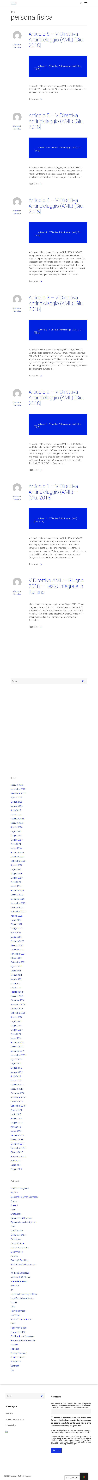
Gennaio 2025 (17, 823)
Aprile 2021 (16, 983)
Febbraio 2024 (17, 852)
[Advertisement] (18, 655)
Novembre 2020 (18, 1004)
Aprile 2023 (16, 882)
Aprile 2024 (16, 844)
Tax (12, 1370)
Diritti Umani (16, 1239)
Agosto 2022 (16, 916)
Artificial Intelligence (20, 1188)
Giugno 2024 (16, 835)
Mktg (13, 1306)
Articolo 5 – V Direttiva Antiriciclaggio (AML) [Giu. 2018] (56, 121)
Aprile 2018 (16, 1127)
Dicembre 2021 (17, 949)
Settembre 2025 (18, 793)
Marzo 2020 (16, 1038)
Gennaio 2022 (17, 945)
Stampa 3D (16, 1361)
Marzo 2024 (16, 848)
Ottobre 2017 (17, 1152)
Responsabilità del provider (23, 1340)
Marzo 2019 (16, 1080)
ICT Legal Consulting (20, 1273)
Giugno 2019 (16, 1068)
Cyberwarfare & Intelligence (23, 1222)
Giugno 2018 (16, 1118)
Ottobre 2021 (17, 958)
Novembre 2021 (18, 954)
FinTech (14, 1256)
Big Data (14, 1192)
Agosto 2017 (16, 1161)
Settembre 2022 (18, 911)
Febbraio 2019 (17, 1085)
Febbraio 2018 (17, 1135)
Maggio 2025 (17, 806)
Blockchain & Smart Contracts (24, 1197)
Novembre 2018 (18, 1097)
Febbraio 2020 (17, 1042)
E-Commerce (17, 1252)
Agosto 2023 (16, 865)
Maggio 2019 (17, 1072)
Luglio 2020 (16, 1021)
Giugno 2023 (16, 873)
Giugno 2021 (16, 975)
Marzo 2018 (16, 1131)
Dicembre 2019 (17, 1051)
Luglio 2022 (16, 920)
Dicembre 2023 (17, 857)
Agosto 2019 (16, 1059)
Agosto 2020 (16, 1017)
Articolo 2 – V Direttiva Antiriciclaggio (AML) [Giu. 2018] (56, 397)
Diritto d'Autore (17, 1243)
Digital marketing (18, 1235)
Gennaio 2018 (17, 1139)
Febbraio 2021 (17, 992)
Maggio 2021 (17, 979)
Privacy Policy (10, 1425)
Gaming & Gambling (19, 1260)
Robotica (15, 1349)
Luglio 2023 (16, 869)
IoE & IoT (15, 1285)
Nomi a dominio (18, 1311)
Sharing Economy (19, 1353)
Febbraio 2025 (17, 819)
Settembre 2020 (18, 1013)
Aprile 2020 (16, 1034)
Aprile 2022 (16, 933)
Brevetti (14, 1205)
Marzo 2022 (16, 937)
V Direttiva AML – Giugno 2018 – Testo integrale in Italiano (56, 586)
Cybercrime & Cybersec (21, 1218)
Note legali (9, 1413)
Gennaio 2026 (17, 785)
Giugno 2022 (16, 924)
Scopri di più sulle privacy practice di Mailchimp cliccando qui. (71, 1443)
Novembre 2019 (18, 1055)
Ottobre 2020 (17, 1009)
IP (12, 1290)
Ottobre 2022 (17, 907)
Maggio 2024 (17, 840)
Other (13, 1323)
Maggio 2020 (17, 1030)
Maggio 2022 (17, 928)
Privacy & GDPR (18, 1332)
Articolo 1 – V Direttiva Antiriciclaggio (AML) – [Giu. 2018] (53, 492)
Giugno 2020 (16, 1025)
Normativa (17, 47)
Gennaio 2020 (17, 1047)
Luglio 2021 (16, 971)
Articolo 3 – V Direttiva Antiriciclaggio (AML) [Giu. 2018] (56, 303)
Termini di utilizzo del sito (14, 1419)
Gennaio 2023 (17, 895)
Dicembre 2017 (17, 1144)
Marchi (14, 1302)
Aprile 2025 (16, 810)
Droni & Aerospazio (19, 1247)
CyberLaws (16, 45)
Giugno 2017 (16, 1169)
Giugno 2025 (16, 802)
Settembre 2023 (18, 861)
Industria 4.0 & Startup (20, 1277)
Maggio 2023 (17, 878)
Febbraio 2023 (17, 890)
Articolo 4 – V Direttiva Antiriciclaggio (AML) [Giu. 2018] (56, 206)
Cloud (13, 1209)
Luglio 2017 (16, 1165)
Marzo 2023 (16, 886)
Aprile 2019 (16, 1076)
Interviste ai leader (19, 1281)
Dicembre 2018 (17, 1093)
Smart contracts (18, 1357)
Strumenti (15, 1366)
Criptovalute (16, 1214)
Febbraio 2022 (17, 941)
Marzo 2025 (16, 814)
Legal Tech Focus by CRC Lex (24, 1294)
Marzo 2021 (16, 987)
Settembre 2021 (18, 962)
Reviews (14, 1344)
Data (13, 1226)
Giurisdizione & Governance (23, 1264)
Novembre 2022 (18, 903)
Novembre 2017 (18, 1148)
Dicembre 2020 (17, 1000)
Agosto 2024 (16, 827)
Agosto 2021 (16, 966)
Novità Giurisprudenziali (21, 1319)
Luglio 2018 (16, 1114)
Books (14, 1201)
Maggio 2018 (17, 1123)
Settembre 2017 (18, 1156)
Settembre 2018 (18, 1106)
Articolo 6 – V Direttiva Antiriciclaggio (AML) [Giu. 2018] (56, 39)
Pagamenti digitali (19, 1328)
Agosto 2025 (16, 797)
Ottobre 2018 (17, 1101)
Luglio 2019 (16, 1063)
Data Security (17, 1230)
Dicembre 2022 (17, 899)
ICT (12, 1268)
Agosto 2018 (16, 1110)
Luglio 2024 (16, 831)
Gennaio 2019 (17, 1089)
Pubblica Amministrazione (22, 1336)
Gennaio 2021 (17, 996)
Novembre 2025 (18, 789)
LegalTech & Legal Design (22, 1298)
